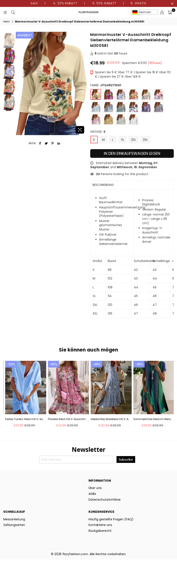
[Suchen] (13, 12)
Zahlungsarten (14, 525)
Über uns (95, 488)
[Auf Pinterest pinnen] (52, 143)
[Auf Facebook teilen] (40, 143)
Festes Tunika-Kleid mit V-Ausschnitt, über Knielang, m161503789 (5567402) (24, 419)
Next (83, 84)
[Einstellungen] (162, 12)
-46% (96, 364)
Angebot (24, 35)
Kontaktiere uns (100, 525)
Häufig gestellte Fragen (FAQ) (110, 519)
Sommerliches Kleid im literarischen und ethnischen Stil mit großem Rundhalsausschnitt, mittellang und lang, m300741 (152, 419)
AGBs (92, 494)
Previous (19, 84)
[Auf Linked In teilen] (58, 143)
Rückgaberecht (100, 531)
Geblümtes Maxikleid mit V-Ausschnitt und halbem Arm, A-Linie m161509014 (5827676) (110, 419)
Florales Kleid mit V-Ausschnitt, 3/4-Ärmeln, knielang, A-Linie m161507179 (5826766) (67, 419)
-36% (139, 364)
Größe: (97, 132)
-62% (53, 364)
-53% (11, 364)
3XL (145, 139)
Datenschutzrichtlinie (104, 499)
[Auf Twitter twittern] (46, 143)
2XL (133, 139)
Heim (6, 21)
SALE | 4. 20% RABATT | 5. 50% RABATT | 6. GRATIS (88, 3)
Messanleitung (14, 519)
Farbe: (105, 85)
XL (122, 139)
